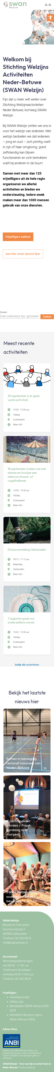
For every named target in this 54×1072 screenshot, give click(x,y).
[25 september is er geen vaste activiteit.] (27, 376)
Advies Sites (10, 1029)
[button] (50, 17)
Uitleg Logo (17, 1001)
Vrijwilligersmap (19, 997)
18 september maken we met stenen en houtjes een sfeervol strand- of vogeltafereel (27, 475)
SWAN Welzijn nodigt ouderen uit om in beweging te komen (22, 896)
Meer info (17, 424)
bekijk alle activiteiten (27, 664)
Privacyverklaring (27, 1067)
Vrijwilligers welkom (18, 236)
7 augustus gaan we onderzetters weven (21, 620)
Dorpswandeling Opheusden (27, 549)
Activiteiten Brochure (22, 1015)
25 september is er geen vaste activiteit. (24, 398)
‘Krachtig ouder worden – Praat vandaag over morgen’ (18, 827)
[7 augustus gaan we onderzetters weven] (27, 599)
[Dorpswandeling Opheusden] (27, 530)
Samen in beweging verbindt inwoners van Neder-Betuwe (23, 763)
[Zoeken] (46, 5)
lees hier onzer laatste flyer (23, 254)
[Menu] (50, 5)
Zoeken (3, 312)
